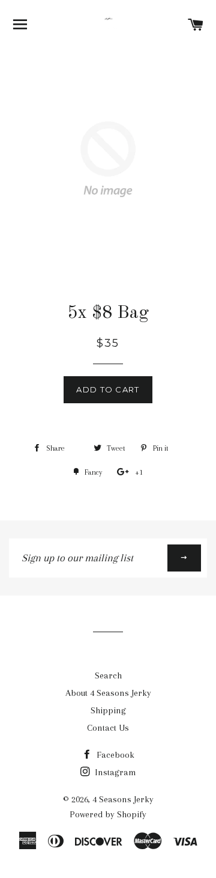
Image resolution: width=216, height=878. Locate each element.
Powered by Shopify (108, 814)
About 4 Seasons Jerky (108, 692)
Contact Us (108, 727)
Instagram (114, 772)
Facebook (114, 754)
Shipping (108, 710)
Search (108, 675)
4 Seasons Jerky (123, 799)
